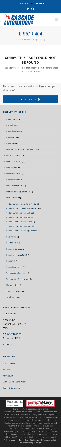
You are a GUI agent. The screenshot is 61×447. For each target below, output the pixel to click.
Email (9, 344)
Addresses (7, 369)
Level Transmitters (14, 185)
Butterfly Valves (13, 131)
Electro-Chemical (13, 155)
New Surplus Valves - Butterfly (21, 217)
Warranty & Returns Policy (14, 381)
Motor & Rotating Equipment (18, 191)
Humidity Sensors (14, 173)
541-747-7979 (22, 3)
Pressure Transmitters (16, 255)
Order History (9, 363)
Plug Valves (11, 236)
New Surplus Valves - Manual (21, 226)
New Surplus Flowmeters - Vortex (23, 204)
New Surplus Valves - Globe (20, 221)
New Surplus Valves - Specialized (23, 230)
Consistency (11, 137)
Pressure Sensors (14, 249)
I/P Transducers (13, 179)
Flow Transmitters (14, 161)
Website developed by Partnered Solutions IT (22, 440)
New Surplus (11, 197)
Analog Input (11, 119)
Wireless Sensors (14, 297)
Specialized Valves (14, 267)
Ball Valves (11, 125)
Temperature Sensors (15, 273)
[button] (56, 20)
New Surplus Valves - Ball (19, 213)
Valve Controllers (13, 291)
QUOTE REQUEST (40, 3)
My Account (8, 375)
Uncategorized (12, 285)
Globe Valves (12, 167)
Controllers (11, 143)
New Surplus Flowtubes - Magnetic (23, 208)
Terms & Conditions (11, 388)
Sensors (10, 261)
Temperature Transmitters (17, 279)
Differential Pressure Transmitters (21, 149)
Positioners (11, 242)
